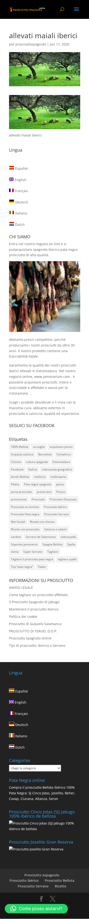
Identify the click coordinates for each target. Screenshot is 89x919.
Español (21, 168)
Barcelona (45, 454)
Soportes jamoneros (24, 544)
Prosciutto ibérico (55, 507)
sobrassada (68, 537)
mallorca (40, 477)
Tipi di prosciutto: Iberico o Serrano (37, 645)
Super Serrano (32, 552)
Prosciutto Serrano (56, 514)
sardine (16, 537)
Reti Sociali (18, 522)
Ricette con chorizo (42, 522)
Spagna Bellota (52, 544)
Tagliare (52, 552)
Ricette (60, 886)
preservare (44, 492)
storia (15, 552)
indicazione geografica (57, 469)
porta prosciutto (21, 492)
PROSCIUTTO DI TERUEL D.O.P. (33, 631)
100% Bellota (19, 447)
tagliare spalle (67, 559)
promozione (19, 499)
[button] (36, 908)
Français (21, 191)
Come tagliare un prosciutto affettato (38, 595)
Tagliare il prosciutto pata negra (32, 559)
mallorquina (58, 477)
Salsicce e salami (55, 529)
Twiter (42, 567)
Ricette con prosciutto (25, 529)
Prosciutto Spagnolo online (30, 638)
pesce (60, 484)
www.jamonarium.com (52, 376)
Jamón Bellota (20, 477)
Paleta (15, 484)
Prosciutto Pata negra (25, 514)
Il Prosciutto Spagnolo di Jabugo (34, 602)
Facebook (17, 469)
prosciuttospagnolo (30, 44)
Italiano (20, 213)
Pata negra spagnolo (37, 484)
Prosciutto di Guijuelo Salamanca (35, 624)
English (20, 179)
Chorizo (16, 462)
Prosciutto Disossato (63, 499)
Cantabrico (63, 454)
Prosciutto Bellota (59, 880)
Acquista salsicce (22, 454)
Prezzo (60, 492)
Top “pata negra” (22, 567)
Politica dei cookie (23, 616)
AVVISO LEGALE (21, 587)
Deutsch (21, 202)
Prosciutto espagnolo (41, 875)
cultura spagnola (37, 462)
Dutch (19, 224)
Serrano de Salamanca (41, 537)
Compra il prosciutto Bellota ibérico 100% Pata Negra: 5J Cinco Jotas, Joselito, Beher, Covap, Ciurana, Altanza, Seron (42, 793)
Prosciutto (38, 499)
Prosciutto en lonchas (25, 507)
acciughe (39, 447)
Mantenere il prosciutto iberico (33, 609)
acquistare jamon (61, 447)
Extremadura (61, 462)
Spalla (71, 544)
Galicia (32, 469)
